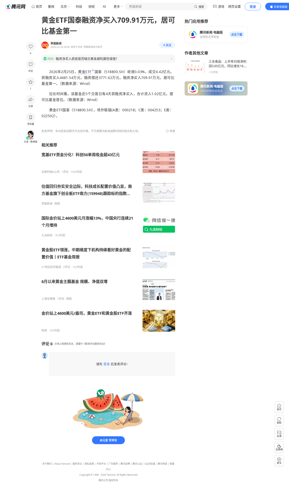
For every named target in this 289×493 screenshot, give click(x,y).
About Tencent (62, 463)
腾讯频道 (162, 463)
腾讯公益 (137, 463)
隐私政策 (89, 463)
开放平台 (101, 463)
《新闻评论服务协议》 (94, 343)
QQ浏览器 (149, 463)
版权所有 (113, 480)
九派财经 (46, 235)
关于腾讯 (47, 463)
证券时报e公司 (50, 171)
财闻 (44, 330)
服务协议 (77, 463)
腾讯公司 (103, 480)
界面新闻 (46, 203)
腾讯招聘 (125, 463)
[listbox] (108, 237)
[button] (236, 34)
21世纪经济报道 (51, 267)
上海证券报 (48, 298)
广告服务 (113, 463)
